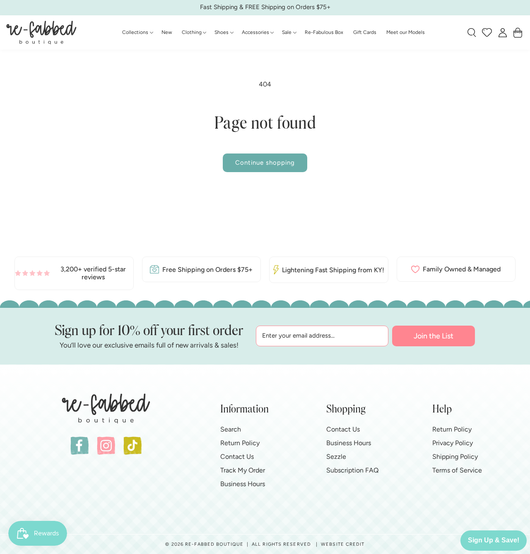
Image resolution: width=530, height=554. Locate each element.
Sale (287, 32)
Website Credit (342, 544)
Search (230, 429)
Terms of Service (457, 470)
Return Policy (240, 442)
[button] (137, 32)
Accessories (255, 32)
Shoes (221, 32)
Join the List (433, 336)
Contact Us (237, 456)
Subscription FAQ (352, 470)
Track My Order (242, 470)
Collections (135, 32)
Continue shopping (265, 162)
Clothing (192, 32)
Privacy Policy (452, 442)
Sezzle (336, 456)
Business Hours (242, 483)
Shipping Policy (455, 456)
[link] (74, 273)
